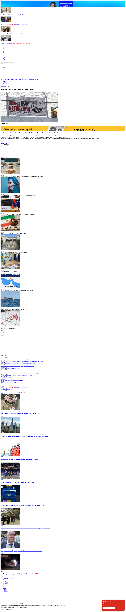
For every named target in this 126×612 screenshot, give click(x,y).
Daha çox (3, 393)
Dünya (32, 79)
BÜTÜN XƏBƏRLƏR (6, 79)
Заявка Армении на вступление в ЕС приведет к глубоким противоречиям (17, 366)
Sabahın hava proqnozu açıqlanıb (7, 389)
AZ (4, 57)
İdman (29, 79)
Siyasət (12, 79)
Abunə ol (2, 335)
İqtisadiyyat (25, 79)
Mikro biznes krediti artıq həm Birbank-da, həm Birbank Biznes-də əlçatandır (16, 375)
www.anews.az (4, 143)
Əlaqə (4, 82)
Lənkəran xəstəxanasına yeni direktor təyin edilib (11, 382)
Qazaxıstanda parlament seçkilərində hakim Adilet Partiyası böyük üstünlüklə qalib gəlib (19, 363)
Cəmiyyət (16, 79)
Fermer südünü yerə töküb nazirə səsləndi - (11, 377)
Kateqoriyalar (3, 86)
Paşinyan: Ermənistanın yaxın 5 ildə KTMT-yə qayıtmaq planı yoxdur (15, 384)
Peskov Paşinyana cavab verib (7, 370)
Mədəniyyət (20, 79)
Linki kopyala (6, 153)
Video (38, 79)
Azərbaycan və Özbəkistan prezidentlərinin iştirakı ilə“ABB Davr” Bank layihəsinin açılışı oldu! (20, 373)
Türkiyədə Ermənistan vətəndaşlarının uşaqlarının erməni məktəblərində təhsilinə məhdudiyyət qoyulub (22, 361)
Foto (35, 79)
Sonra (119, 608)
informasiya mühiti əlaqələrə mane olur (15, 387)
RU (4, 59)
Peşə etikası (5, 83)
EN (4, 58)
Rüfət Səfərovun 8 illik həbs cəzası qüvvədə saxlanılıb (12, 380)
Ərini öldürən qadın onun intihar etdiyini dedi (10, 368)
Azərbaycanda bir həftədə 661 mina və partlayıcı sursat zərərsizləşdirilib (15, 359)
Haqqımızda (5, 81)
